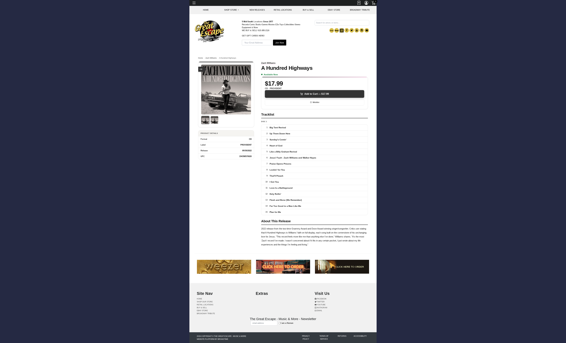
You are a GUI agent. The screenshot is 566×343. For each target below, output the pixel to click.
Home (200, 58)
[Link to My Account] (366, 3)
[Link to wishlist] (359, 3)
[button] (231, 10)
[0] (374, 3)
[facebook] (346, 30)
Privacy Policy (306, 337)
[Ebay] (331, 30)
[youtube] (356, 30)
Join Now (279, 42)
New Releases (257, 10)
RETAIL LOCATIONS (283, 10)
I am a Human (287, 323)
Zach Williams (211, 58)
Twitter (320, 302)
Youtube (320, 305)
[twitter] (351, 30)
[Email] (366, 30)
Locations (258, 21)
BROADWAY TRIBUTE (360, 10)
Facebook (321, 299)
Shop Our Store (205, 302)
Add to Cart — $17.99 (316, 94)
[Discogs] (336, 30)
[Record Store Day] (341, 30)
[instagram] (361, 30)
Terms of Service (323, 337)
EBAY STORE (334, 10)
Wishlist (316, 102)
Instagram (321, 308)
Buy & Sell (308, 10)
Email (319, 311)
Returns (342, 336)
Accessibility (360, 336)
